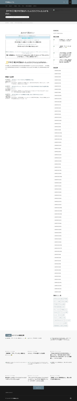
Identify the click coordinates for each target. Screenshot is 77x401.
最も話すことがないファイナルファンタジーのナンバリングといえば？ (16, 378)
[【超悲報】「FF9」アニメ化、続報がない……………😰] (56, 48)
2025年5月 (57, 117)
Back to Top (38, 387)
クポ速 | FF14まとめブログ (59, 320)
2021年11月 (57, 248)
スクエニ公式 (67, 320)
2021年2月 (57, 276)
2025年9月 (57, 104)
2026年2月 (57, 89)
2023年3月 (57, 198)
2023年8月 (57, 182)
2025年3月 (57, 123)
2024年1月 (57, 167)
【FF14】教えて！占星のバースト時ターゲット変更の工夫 (27, 42)
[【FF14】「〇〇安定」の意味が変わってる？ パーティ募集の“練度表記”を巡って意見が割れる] (56, 62)
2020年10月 (57, 288)
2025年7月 (57, 111)
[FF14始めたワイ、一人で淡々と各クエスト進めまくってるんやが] (56, 41)
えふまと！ (56, 314)
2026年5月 (57, 79)
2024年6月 (57, 151)
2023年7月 (57, 185)
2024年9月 (57, 142)
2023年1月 (57, 204)
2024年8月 (57, 145)
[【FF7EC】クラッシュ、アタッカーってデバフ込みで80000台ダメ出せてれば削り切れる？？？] (8, 88)
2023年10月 (57, 176)
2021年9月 (57, 254)
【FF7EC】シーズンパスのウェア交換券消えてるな (22, 79)
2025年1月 (57, 129)
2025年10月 (57, 101)
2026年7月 (57, 73)
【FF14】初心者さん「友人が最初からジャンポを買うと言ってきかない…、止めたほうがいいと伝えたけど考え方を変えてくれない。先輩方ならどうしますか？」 (65, 55)
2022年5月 (57, 229)
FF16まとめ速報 (62, 304)
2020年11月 (57, 285)
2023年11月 (57, 173)
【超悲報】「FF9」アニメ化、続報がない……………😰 (15, 354)
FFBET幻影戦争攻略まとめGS (59, 306)
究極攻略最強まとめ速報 (58, 325)
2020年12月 (57, 282)
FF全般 (15, 5)
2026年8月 (57, 70)
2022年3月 (57, 235)
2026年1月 (57, 92)
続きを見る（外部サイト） (28, 38)
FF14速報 (55, 304)
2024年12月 (57, 132)
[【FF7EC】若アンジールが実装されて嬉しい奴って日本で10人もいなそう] (8, 96)
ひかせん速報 (61, 314)
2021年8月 (57, 257)
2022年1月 (57, 241)
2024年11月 (57, 136)
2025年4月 (57, 120)
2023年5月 (57, 192)
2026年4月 (57, 83)
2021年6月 (57, 263)
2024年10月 (57, 139)
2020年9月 (57, 291)
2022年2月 (57, 238)
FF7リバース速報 (57, 301)
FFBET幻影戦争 (29, 5)
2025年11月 (57, 98)
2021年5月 (57, 266)
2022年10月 (57, 213)
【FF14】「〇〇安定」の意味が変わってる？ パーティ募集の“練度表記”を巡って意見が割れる (65, 61)
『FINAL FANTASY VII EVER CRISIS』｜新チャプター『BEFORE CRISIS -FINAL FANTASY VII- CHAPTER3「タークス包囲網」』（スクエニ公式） (60, 356)
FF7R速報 (65, 298)
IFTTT (60, 312)
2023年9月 (57, 179)
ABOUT (10, 5)
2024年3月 (57, 160)
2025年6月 (57, 114)
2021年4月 (57, 270)
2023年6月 (57, 189)
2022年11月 (57, 210)
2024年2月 (57, 164)
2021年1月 (57, 279)
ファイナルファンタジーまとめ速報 (60, 323)
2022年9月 (57, 217)
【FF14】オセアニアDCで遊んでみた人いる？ (27, 46)
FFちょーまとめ (57, 309)
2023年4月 (57, 195)
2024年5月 (57, 154)
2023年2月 (57, 201)
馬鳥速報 (65, 325)
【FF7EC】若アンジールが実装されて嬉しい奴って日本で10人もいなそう (27, 94)
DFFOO (34, 5)
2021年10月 (57, 251)
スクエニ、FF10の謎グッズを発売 (36, 353)
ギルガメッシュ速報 (57, 317)
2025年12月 (57, 95)
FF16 (19, 5)
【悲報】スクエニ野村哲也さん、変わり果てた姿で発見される (60, 378)
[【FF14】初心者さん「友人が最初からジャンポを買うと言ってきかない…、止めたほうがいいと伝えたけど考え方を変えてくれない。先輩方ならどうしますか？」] (56, 55)
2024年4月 (57, 157)
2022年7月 (57, 223)
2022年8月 (57, 220)
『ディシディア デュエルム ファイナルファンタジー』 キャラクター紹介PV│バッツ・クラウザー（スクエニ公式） (38, 379)
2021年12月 (57, 245)
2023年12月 (57, 170)
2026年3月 (57, 86)
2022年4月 (57, 232)
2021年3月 (57, 273)
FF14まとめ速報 (64, 301)
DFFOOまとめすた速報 (58, 298)
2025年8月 (57, 107)
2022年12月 (57, 207)
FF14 (23, 5)
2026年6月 (57, 76)
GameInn (55, 312)
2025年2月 (57, 126)
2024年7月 (57, 148)
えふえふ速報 (65, 312)
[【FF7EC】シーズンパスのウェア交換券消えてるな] (8, 81)
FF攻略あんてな (64, 309)
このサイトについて (8, 392)
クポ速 (64, 317)
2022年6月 (57, 226)
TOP (6, 5)
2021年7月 (57, 260)
